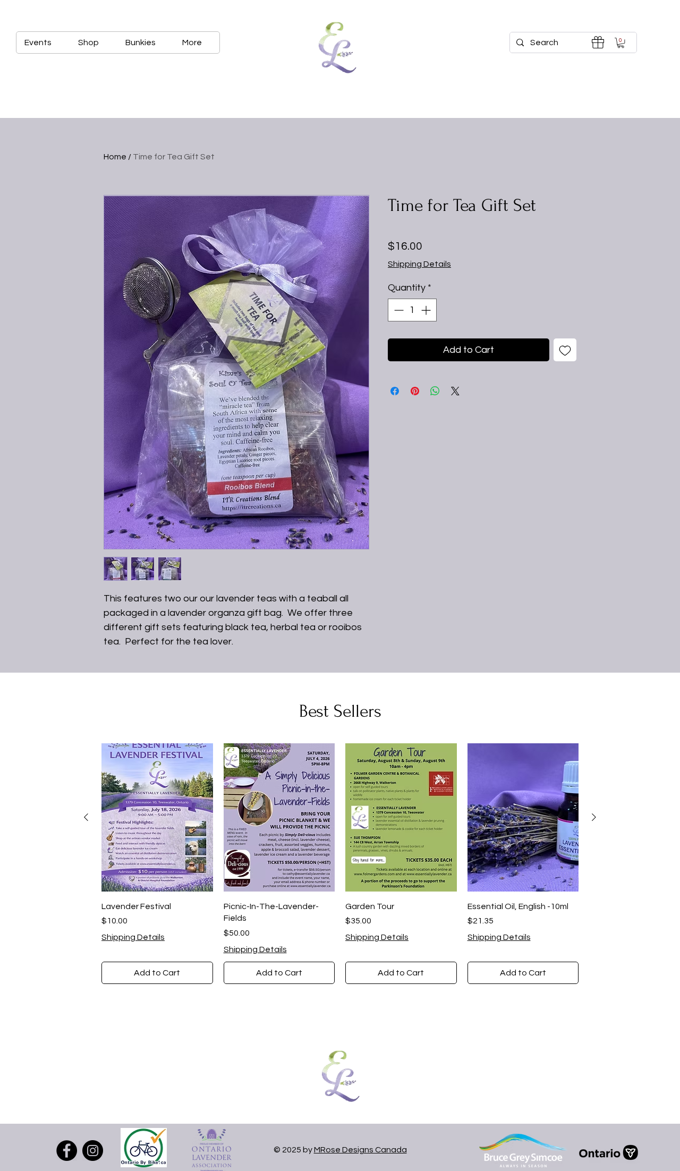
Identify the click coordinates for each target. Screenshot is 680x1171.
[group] (340, 864)
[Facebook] (66, 1150)
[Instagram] (92, 1150)
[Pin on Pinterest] (415, 391)
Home (115, 156)
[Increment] (427, 310)
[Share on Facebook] (394, 391)
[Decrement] (397, 310)
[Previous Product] (86, 817)
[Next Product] (594, 817)
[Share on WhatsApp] (435, 391)
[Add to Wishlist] (565, 349)
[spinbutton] (412, 310)
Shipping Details (419, 264)
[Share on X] (455, 391)
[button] (621, 43)
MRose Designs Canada (360, 1149)
